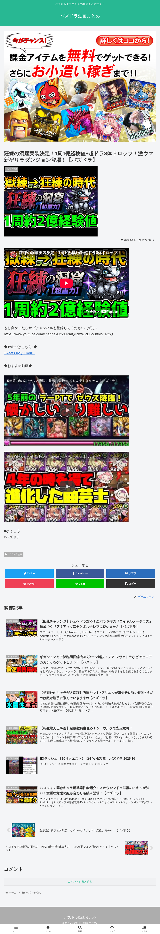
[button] (148, 555)
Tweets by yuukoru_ (19, 353)
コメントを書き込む (80, 881)
